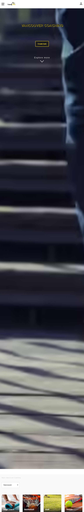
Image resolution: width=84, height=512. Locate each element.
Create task (42, 44)
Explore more (42, 58)
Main (3, 478)
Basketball (29, 509)
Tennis (69, 509)
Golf (47, 509)
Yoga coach (8, 509)
